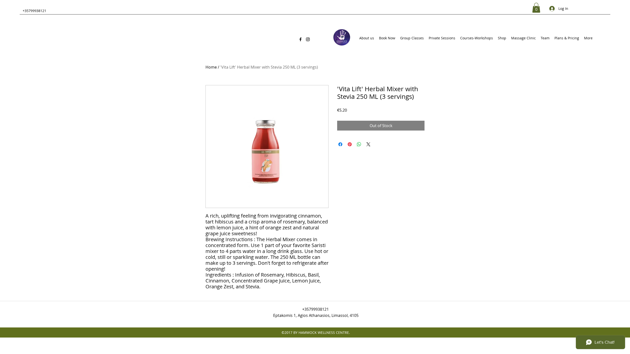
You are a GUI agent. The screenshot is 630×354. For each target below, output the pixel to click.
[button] (536, 8)
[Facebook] (300, 39)
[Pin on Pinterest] (350, 144)
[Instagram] (307, 39)
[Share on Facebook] (340, 144)
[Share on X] (368, 144)
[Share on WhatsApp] (359, 144)
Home (211, 67)
